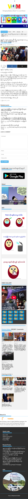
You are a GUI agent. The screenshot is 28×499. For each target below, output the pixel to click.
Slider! (4, 184)
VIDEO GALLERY (7, 283)
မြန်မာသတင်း (4, 100)
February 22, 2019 (6, 341)
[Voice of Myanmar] (2, 26)
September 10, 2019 (7, 360)
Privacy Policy (6, 439)
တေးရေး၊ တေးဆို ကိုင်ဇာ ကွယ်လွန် (10, 454)
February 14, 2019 (18, 341)
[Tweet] (22, 66)
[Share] (12, 66)
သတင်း (8, 100)
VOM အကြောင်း (6, 438)
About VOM (5, 435)
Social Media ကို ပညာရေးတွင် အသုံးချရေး (12, 464)
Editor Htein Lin (11, 44)
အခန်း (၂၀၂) (5, 456)
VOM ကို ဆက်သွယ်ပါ (7, 436)
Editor (3, 343)
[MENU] (27, 26)
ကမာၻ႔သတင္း (7, 374)
